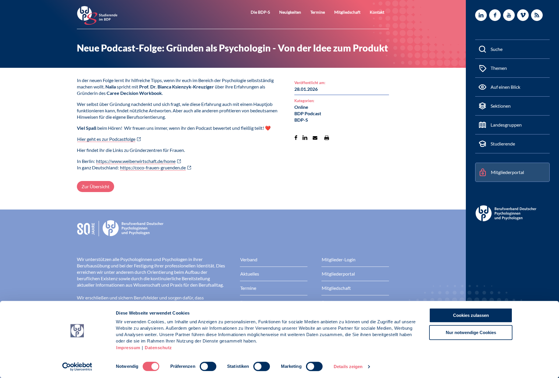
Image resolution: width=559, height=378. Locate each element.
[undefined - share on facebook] (296, 137)
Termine (317, 12)
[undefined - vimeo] (523, 15)
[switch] (208, 366)
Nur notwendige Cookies (471, 332)
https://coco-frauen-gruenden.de (153, 167)
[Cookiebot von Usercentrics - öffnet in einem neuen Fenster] (77, 366)
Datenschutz (158, 347)
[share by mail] (315, 138)
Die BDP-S (260, 12)
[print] (326, 138)
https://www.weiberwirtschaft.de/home (136, 161)
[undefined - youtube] (509, 15)
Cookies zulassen (471, 315)
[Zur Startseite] (97, 15)
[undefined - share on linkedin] (305, 137)
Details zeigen (348, 366)
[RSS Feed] (537, 15)
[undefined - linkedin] (481, 15)
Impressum (128, 347)
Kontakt (377, 12)
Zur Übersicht (95, 186)
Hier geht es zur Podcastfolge (106, 139)
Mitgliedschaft (347, 12)
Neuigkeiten (290, 12)
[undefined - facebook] (495, 15)
